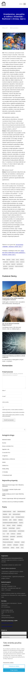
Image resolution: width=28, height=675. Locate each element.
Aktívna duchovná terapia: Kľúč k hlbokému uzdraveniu (13, 485)
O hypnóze (5, 455)
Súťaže (4, 462)
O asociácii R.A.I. (6, 452)
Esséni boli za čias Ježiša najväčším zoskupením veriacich (13, 298)
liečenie (8, 525)
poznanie (5, 531)
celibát (13, 259)
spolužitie (5, 266)
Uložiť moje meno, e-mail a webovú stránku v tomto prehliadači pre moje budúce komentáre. (13, 411)
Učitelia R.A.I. (5, 465)
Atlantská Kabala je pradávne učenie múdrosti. (13, 356)
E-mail (4, 396)
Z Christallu (5, 472)
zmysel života (6, 547)
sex (4, 264)
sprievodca (19, 536)
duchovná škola (16, 514)
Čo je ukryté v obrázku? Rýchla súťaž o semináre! (11, 490)
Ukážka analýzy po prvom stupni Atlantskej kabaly (13, 494)
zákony (12, 547)
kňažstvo (22, 259)
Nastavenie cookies (8, 662)
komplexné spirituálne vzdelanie (10, 522)
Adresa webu (5, 402)
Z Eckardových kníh (7, 475)
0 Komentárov (15, 28)
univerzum (17, 542)
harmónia (5, 520)
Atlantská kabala (21, 511)
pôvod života (21, 531)
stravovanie (11, 266)
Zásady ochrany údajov (7, 623)
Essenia (4, 443)
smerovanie (5, 536)
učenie (22, 542)
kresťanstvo (5, 261)
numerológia (12, 528)
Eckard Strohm (6, 517)
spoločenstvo (19, 264)
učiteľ (4, 545)
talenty (12, 539)
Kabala (14, 520)
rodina (17, 261)
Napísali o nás (5, 449)
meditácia (19, 525)
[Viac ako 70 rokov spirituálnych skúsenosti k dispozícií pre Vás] (3, 4)
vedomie (9, 545)
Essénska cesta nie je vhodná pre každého (12, 501)
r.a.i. (4, 533)
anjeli (14, 511)
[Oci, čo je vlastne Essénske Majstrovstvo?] (14, 314)
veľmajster (15, 545)
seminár (19, 533)
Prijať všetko (14, 670)
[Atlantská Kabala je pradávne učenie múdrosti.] (14, 343)
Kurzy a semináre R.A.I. (8, 446)
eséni (12, 517)
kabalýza (20, 520)
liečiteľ (13, 525)
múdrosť (5, 528)
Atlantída (8, 259)
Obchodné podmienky (6, 626)
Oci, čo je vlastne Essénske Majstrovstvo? (10, 324)
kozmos (21, 522)
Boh (10, 514)
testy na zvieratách (19, 266)
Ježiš (10, 520)
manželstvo (12, 261)
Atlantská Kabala (6, 439)
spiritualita (12, 536)
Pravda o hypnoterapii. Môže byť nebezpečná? (13, 498)
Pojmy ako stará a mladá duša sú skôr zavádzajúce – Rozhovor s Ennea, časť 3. (14, 252)
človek (17, 547)
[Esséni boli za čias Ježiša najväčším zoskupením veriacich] (14, 289)
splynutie (13, 264)
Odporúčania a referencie (8, 459)
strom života (5, 539)
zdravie (21, 545)
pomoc (18, 528)
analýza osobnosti (7, 511)
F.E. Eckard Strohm (20, 517)
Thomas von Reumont (8, 542)
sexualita (8, 264)
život (22, 547)
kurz (4, 525)
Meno (4, 390)
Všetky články (5, 468)
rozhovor (22, 261)
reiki (8, 533)
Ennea (17, 259)
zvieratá (11, 268)
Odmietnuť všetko (14, 666)
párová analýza (12, 531)
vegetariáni (5, 268)
